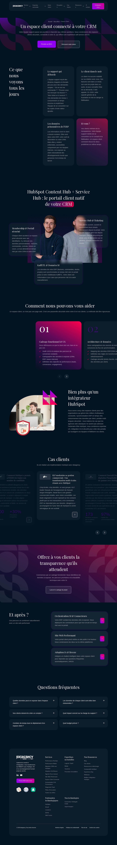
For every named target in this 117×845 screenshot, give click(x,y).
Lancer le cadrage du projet (58, 590)
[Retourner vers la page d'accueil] (18, 6)
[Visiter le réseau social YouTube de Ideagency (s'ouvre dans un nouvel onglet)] (21, 775)
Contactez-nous (98, 6)
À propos (88, 6)
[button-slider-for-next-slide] (66, 376)
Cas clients (69, 6)
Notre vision (49, 6)
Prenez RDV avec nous (25, 780)
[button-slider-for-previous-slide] (97, 532)
